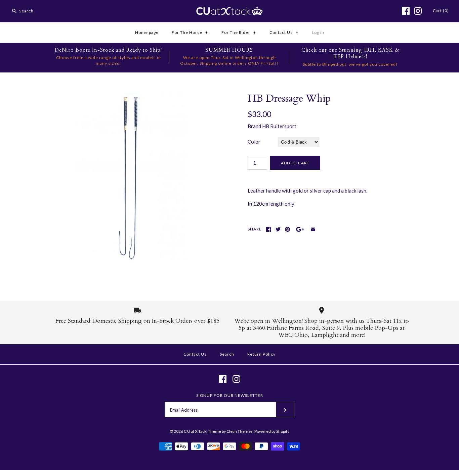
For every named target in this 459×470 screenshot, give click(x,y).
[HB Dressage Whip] (129, 97)
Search (227, 354)
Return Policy (261, 354)
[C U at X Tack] (229, 11)
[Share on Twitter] (278, 229)
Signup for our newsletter (229, 395)
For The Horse (190, 32)
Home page (147, 32)
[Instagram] (418, 11)
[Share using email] (313, 229)
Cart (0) (441, 10)
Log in (318, 32)
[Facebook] (406, 11)
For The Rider (238, 32)
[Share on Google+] (300, 229)
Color (254, 142)
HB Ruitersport (279, 126)
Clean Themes (239, 431)
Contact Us (283, 32)
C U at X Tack (195, 431)
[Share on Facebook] (268, 229)
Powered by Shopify (271, 431)
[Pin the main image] (287, 229)
